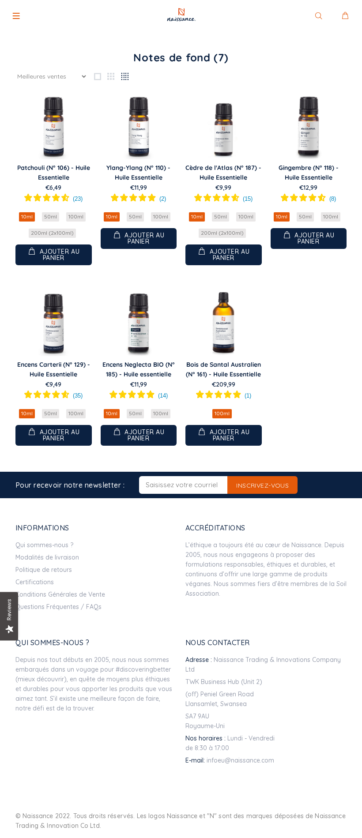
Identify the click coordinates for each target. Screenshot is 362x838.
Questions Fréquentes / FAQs (58, 607)
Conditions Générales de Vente (60, 594)
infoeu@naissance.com (240, 760)
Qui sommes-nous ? (44, 545)
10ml (27, 216)
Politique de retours (43, 570)
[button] (53, 199)
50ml (50, 216)
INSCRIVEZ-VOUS (262, 485)
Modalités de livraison (47, 557)
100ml (75, 216)
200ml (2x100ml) (52, 232)
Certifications (34, 582)
